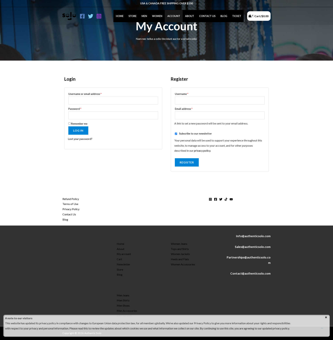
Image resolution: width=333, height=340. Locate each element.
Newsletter (123, 264)
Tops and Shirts (180, 248)
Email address (189, 108)
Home (119, 16)
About (189, 16)
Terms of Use (70, 203)
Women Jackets (180, 254)
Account (173, 16)
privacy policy (202, 150)
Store (132, 16)
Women (157, 16)
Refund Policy (70, 198)
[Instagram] (99, 16)
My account (124, 254)
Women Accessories (183, 264)
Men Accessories (127, 310)
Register (187, 162)
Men (144, 16)
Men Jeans (123, 295)
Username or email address (90, 93)
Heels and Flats (180, 259)
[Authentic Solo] (69, 15)
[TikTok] (226, 199)
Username (187, 93)
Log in (78, 130)
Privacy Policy (70, 209)
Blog (223, 16)
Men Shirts (123, 300)
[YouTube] (231, 199)
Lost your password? (80, 138)
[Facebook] (82, 16)
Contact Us (207, 16)
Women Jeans (179, 243)
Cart (119, 259)
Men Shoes (123, 305)
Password (80, 108)
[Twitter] (90, 16)
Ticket (236, 16)
